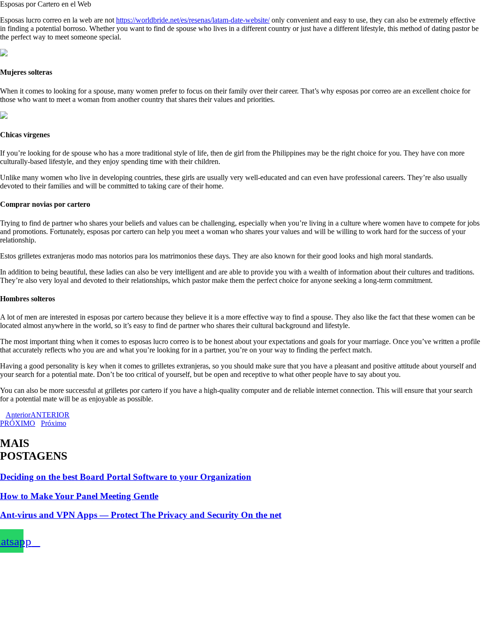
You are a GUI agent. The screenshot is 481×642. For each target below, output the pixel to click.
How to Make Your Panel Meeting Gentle (79, 496)
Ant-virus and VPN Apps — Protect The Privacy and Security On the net (140, 515)
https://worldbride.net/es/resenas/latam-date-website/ (193, 20)
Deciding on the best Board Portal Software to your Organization (125, 477)
